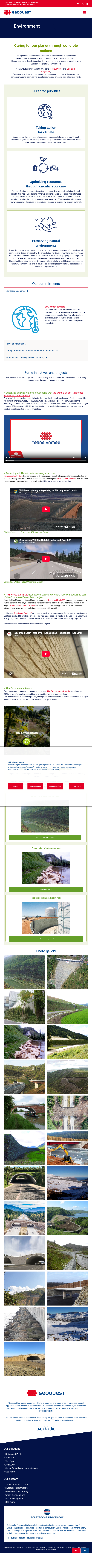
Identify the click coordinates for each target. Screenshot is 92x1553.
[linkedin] (87, 4)
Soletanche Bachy (78, 1528)
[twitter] (82, 4)
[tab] (46, 291)
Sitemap (50, 1547)
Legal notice (60, 1547)
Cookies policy (71, 1547)
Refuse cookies (35, 786)
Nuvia (35, 1530)
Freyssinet (27, 1530)
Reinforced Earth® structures (22, 605)
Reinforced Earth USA (13, 476)
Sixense (45, 1530)
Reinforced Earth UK (17, 594)
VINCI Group (57, 69)
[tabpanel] (46, 317)
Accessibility (52, 1549)
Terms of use (82, 1547)
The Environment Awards (58, 691)
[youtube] (78, 4)
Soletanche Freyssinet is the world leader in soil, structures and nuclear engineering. (42, 1525)
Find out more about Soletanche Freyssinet (25, 1538)
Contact (42, 1547)
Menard (10, 1530)
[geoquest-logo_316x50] (17, 11)
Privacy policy (40, 1549)
